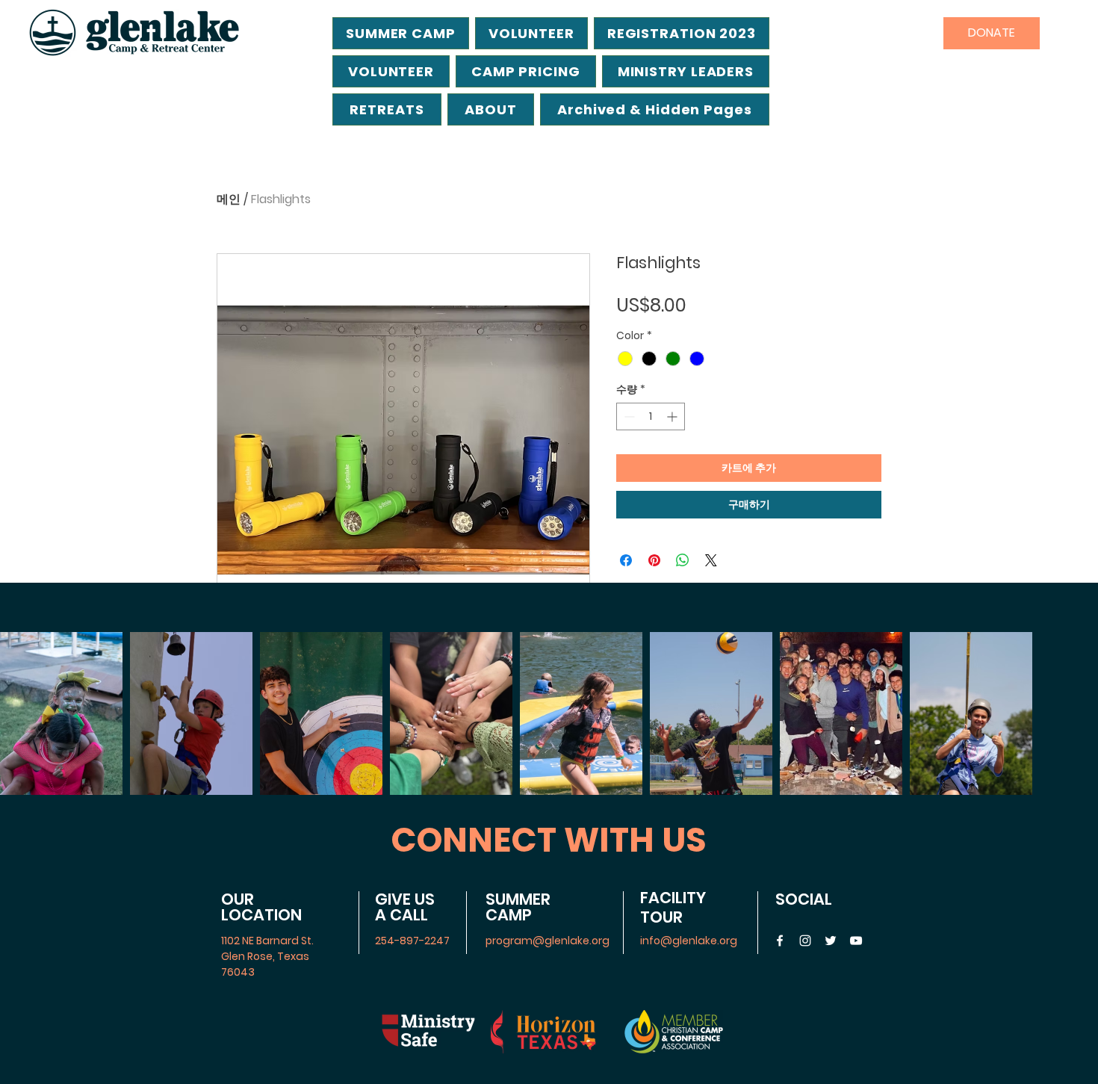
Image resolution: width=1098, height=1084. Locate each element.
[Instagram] (805, 940)
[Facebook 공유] (626, 560)
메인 (229, 199)
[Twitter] (830, 940)
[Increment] (673, 416)
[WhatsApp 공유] (683, 560)
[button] (654, 109)
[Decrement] (627, 416)
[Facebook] (779, 940)
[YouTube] (856, 940)
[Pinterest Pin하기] (654, 560)
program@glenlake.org (548, 940)
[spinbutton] (650, 416)
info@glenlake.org (688, 940)
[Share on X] (711, 560)
